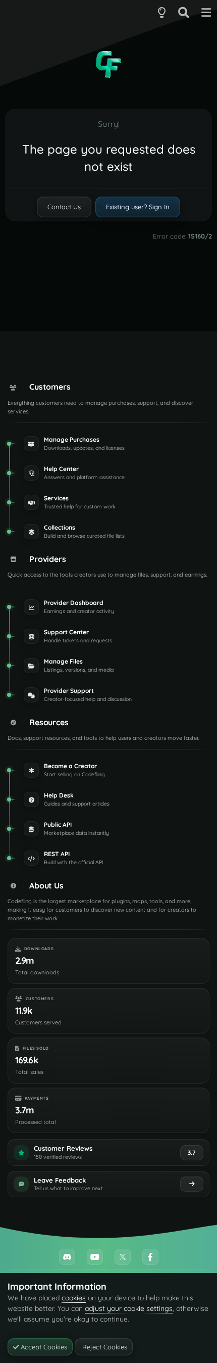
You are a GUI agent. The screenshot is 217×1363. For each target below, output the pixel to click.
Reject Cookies (103, 1347)
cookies (74, 1297)
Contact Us (64, 207)
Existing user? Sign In (138, 207)
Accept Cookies (43, 1347)
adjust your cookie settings (129, 1308)
